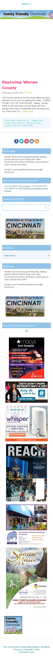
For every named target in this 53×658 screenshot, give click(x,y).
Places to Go (22, 120)
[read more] (27, 111)
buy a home (25, 186)
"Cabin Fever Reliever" (15, 123)
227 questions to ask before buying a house (26, 189)
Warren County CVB (23, 125)
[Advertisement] (26, 47)
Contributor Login (26, 652)
